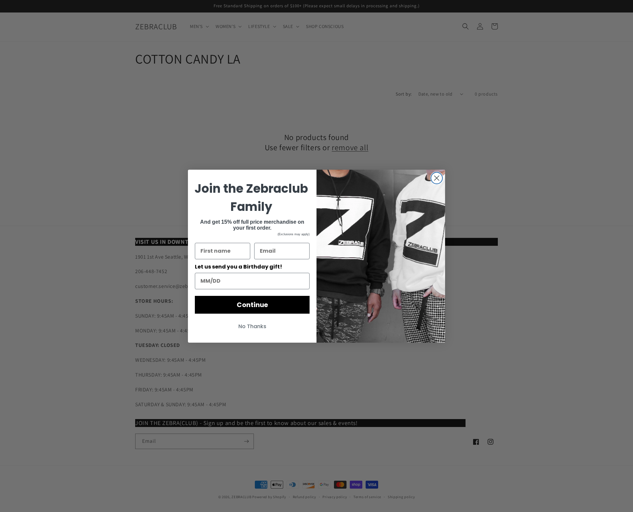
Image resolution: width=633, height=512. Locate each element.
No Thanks (252, 326)
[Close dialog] (436, 178)
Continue (252, 304)
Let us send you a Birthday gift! (238, 266)
